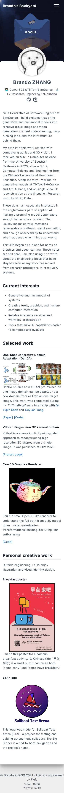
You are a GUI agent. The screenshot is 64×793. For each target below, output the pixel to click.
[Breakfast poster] (32, 617)
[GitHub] (28, 99)
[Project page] (13, 454)
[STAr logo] (32, 704)
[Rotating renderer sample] (32, 491)
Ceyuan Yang (34, 410)
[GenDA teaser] (32, 373)
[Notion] (35, 99)
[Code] (19, 417)
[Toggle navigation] (56, 5)
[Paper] (8, 417)
